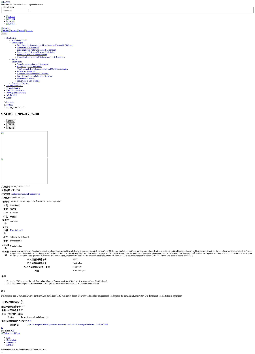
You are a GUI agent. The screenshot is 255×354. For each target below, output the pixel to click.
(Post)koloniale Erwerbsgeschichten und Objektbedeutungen (42, 69)
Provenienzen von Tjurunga (28, 81)
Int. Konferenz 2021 (14, 85)
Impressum (11, 342)
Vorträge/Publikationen (16, 93)
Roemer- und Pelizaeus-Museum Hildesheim (35, 52)
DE (13, 16)
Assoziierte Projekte (20, 83)
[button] (5, 28)
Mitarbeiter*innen (19, 40)
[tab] (10, 121)
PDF (29, 321)
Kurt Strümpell (16, 230)
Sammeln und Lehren (26, 78)
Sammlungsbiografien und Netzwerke (33, 64)
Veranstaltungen (13, 88)
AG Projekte (11, 95)
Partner (15, 59)
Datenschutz (11, 340)
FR (12, 21)
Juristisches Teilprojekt (26, 71)
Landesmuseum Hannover (28, 47)
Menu (4, 33)
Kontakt (9, 345)
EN (13, 19)
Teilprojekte (17, 62)
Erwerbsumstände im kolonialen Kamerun (34, 76)
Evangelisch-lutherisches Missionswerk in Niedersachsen (41, 57)
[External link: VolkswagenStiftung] (10, 333)
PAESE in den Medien (16, 90)
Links (8, 97)
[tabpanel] (127, 194)
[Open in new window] (24, 157)
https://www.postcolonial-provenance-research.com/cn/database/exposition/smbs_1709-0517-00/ (67, 324)
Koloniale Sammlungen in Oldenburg (32, 74)
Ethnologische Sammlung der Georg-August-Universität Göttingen (45, 45)
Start (8, 338)
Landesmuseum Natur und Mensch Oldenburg (36, 50)
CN (13, 24)
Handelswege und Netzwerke (29, 66)
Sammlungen (17, 43)
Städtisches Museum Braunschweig (32, 54)
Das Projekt (11, 38)
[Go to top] (2, 352)
